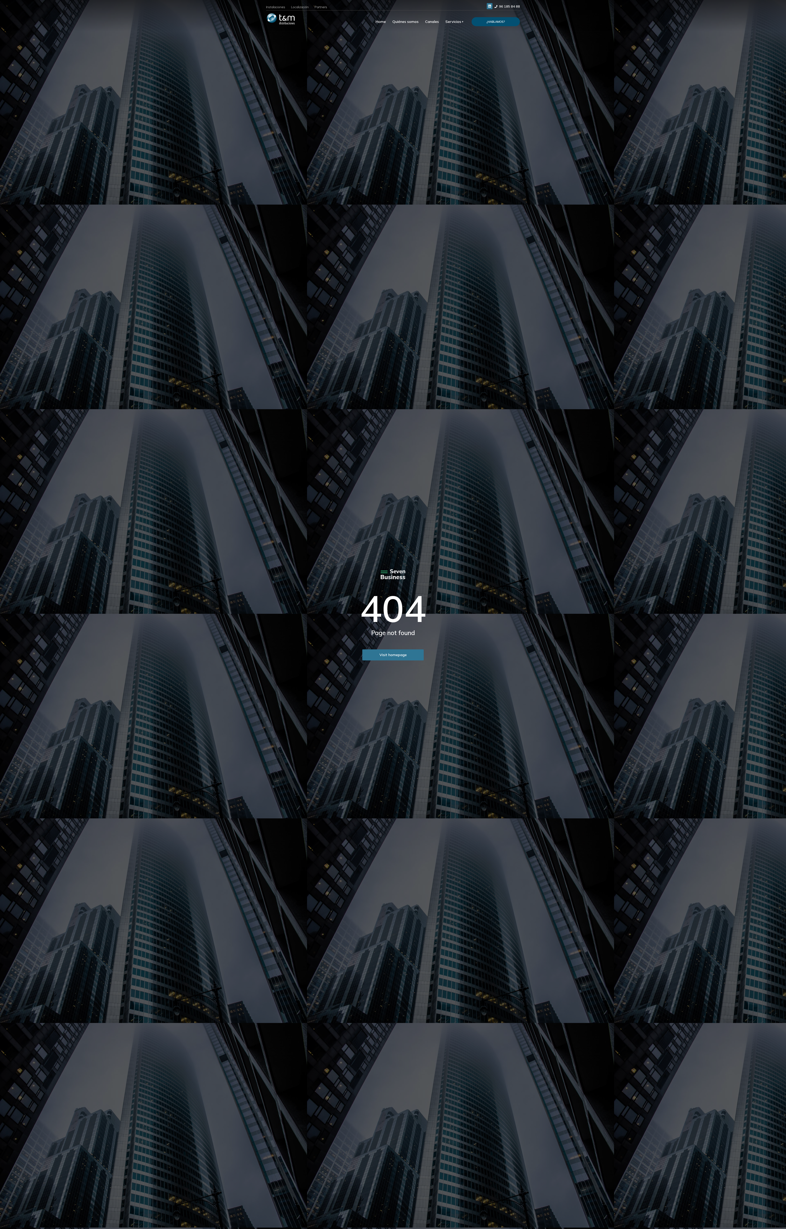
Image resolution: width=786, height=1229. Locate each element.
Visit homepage (393, 654)
